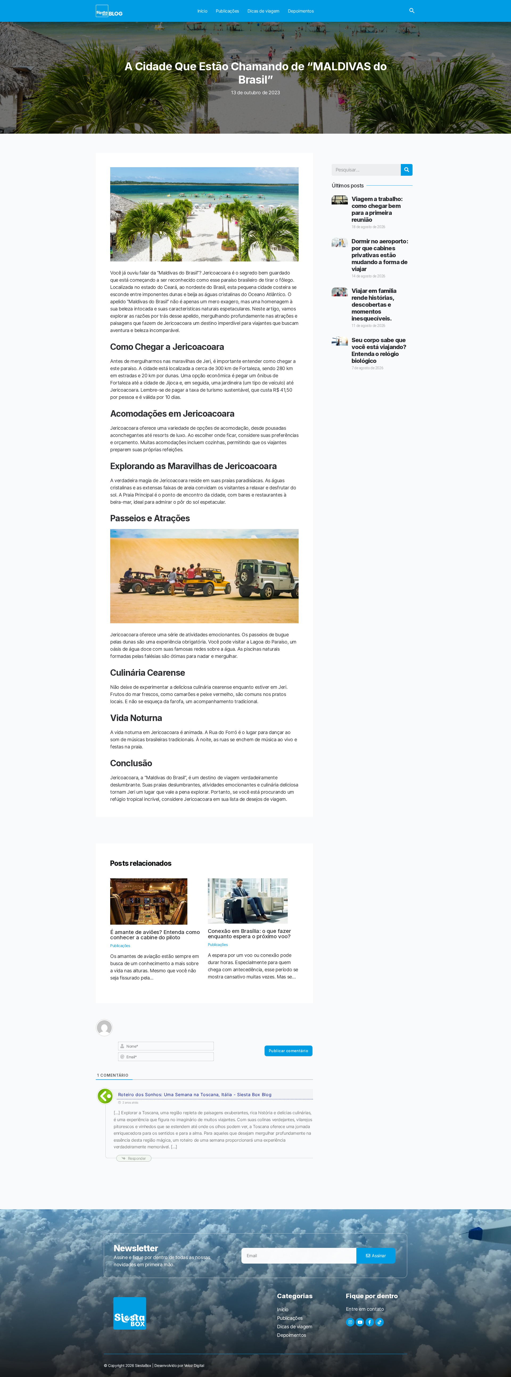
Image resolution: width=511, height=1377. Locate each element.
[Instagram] (350, 1322)
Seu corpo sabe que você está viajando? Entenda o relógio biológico (379, 350)
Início (202, 11)
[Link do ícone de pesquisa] (412, 11)
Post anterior (137, 830)
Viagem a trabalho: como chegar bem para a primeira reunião (377, 209)
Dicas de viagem (263, 11)
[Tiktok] (379, 1322)
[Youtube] (360, 1322)
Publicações (227, 11)
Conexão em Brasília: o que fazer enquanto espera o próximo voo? (249, 934)
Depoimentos (301, 11)
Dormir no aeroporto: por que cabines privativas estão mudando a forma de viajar (380, 255)
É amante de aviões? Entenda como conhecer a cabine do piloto (155, 935)
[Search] (407, 170)
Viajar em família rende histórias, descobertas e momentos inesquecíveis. (374, 304)
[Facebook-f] (369, 1322)
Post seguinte (270, 830)
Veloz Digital (194, 1365)
